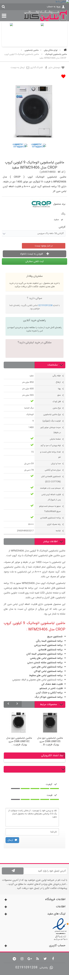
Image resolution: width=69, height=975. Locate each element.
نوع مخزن (57, 408)
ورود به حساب (53, 7)
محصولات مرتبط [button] (49, 704)
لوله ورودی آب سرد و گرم (51, 445)
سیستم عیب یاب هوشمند (50, 488)
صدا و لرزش (56, 463)
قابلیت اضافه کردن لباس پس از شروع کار (51, 497)
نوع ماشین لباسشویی (52, 414)
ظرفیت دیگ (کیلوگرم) (52, 421)
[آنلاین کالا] (45, 21)
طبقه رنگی (57, 376)
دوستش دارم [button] (55, 67)
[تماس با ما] (34, 1)
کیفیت (49, 784)
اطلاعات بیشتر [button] (50, 541)
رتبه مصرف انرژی (54, 524)
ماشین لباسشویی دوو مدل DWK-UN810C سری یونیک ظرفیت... (19, 741)
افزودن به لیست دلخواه (32, 254)
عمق (59, 395)
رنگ (62, 214)
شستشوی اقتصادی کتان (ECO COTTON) (51, 479)
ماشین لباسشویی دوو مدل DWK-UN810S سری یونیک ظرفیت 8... (50, 741)
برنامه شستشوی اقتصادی (50, 518)
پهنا (59, 388)
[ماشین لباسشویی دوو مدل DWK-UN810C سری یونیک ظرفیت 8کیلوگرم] (19, 722)
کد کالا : (60, 172)
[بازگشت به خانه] (64, 50)
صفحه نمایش (55, 439)
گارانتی (61, 227)
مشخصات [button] (52, 365)
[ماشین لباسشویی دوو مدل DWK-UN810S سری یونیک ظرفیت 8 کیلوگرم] (50, 722)
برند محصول (59, 204)
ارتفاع (58, 382)
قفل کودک (57, 401)
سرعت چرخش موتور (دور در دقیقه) (50, 430)
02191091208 (45, 305)
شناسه (58, 531)
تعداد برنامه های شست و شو (50, 454)
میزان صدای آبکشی (53, 470)
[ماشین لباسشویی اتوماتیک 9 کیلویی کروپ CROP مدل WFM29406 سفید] (19, 151)
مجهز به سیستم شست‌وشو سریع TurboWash (50, 509)
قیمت (49, 795)
